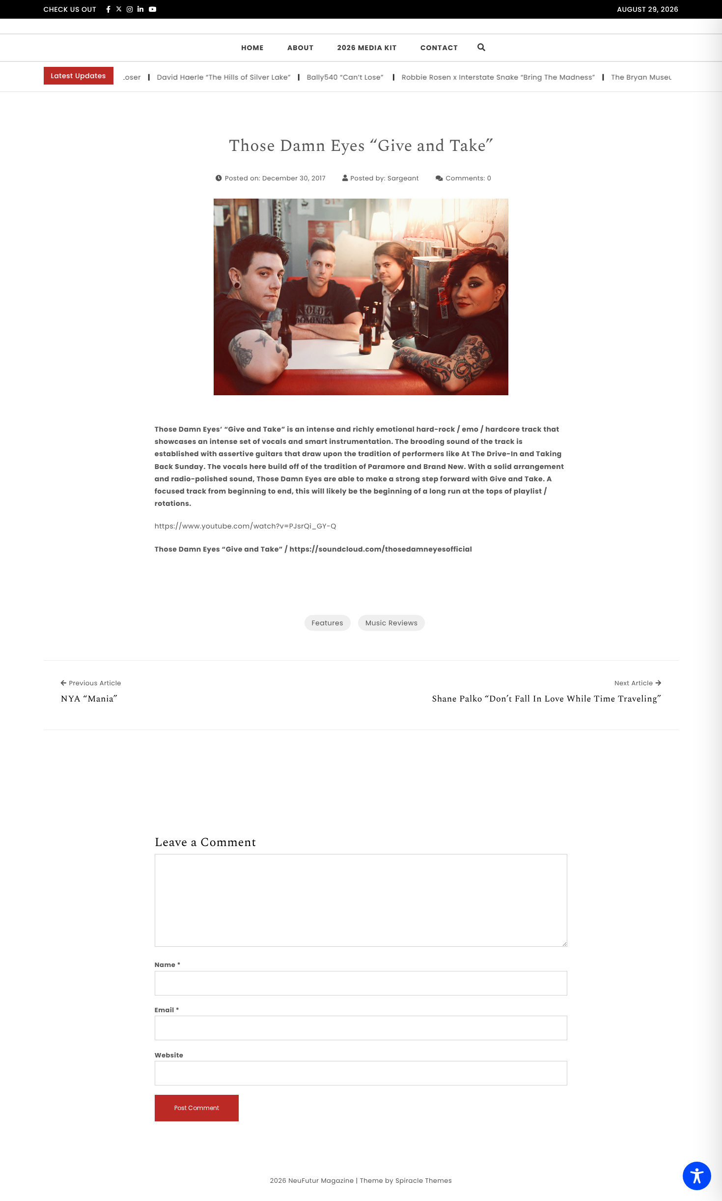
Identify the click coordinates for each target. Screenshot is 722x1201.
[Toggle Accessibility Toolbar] (697, 1176)
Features (327, 623)
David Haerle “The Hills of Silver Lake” (204, 77)
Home (252, 48)
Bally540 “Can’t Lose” (327, 77)
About (300, 48)
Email (167, 1010)
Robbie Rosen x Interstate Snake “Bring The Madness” (479, 77)
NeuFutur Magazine (321, 1180)
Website (169, 1055)
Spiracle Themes (423, 1180)
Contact (439, 48)
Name (168, 964)
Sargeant (403, 178)
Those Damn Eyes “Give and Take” (360, 146)
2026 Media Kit (367, 48)
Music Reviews (391, 623)
